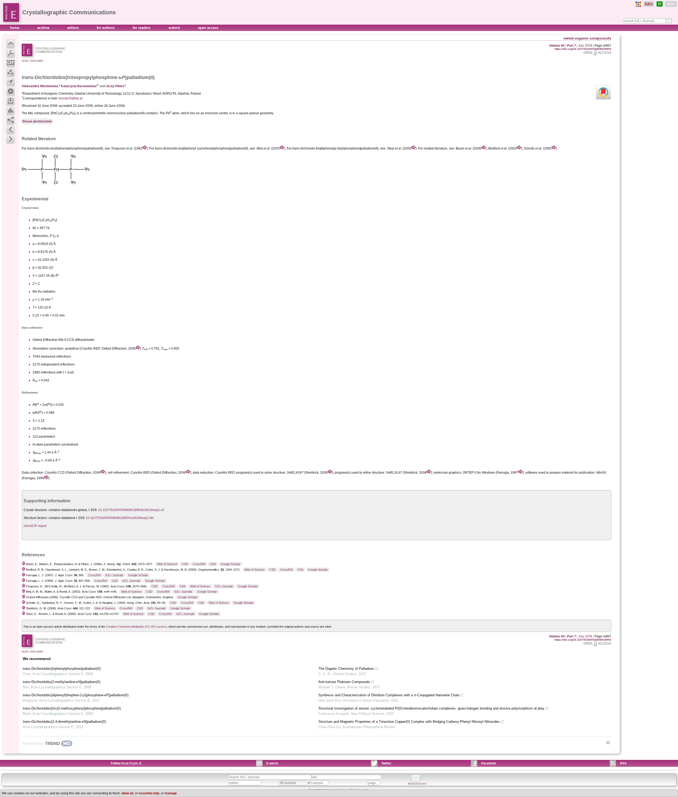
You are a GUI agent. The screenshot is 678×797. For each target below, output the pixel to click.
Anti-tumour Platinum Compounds (344, 682)
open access (208, 28)
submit (174, 28)
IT (659, 4)
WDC (671, 4)
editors (73, 28)
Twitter (386, 763)
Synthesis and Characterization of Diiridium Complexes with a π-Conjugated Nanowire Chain (389, 695)
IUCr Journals (114, 575)
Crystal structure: (36, 510)
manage (171, 793)
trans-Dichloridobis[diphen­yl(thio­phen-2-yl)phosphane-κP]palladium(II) (75, 695)
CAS (213, 564)
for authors (106, 28)
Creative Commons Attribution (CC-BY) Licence (136, 626)
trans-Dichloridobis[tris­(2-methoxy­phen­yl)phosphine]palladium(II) (72, 708)
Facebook (488, 763)
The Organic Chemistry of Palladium (346, 669)
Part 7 (571, 45)
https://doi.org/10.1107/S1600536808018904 (583, 48)
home (15, 28)
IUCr (649, 4)
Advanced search (417, 783)
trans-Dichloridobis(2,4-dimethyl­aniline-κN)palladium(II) (64, 722)
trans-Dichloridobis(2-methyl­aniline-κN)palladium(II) (61, 682)
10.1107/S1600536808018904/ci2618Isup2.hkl (120, 518)
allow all (127, 793)
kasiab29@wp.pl (71, 98)
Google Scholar (230, 564)
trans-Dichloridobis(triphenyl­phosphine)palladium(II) (62, 669)
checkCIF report (35, 526)
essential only (149, 793)
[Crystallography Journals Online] (638, 4)
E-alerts (272, 763)
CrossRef (199, 564)
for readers (142, 28)
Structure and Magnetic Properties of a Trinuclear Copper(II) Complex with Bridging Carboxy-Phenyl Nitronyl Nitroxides (409, 722)
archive (43, 28)
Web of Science (167, 564)
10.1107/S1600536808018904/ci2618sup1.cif (131, 510)
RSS (623, 763)
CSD (185, 564)
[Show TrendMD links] (608, 743)
